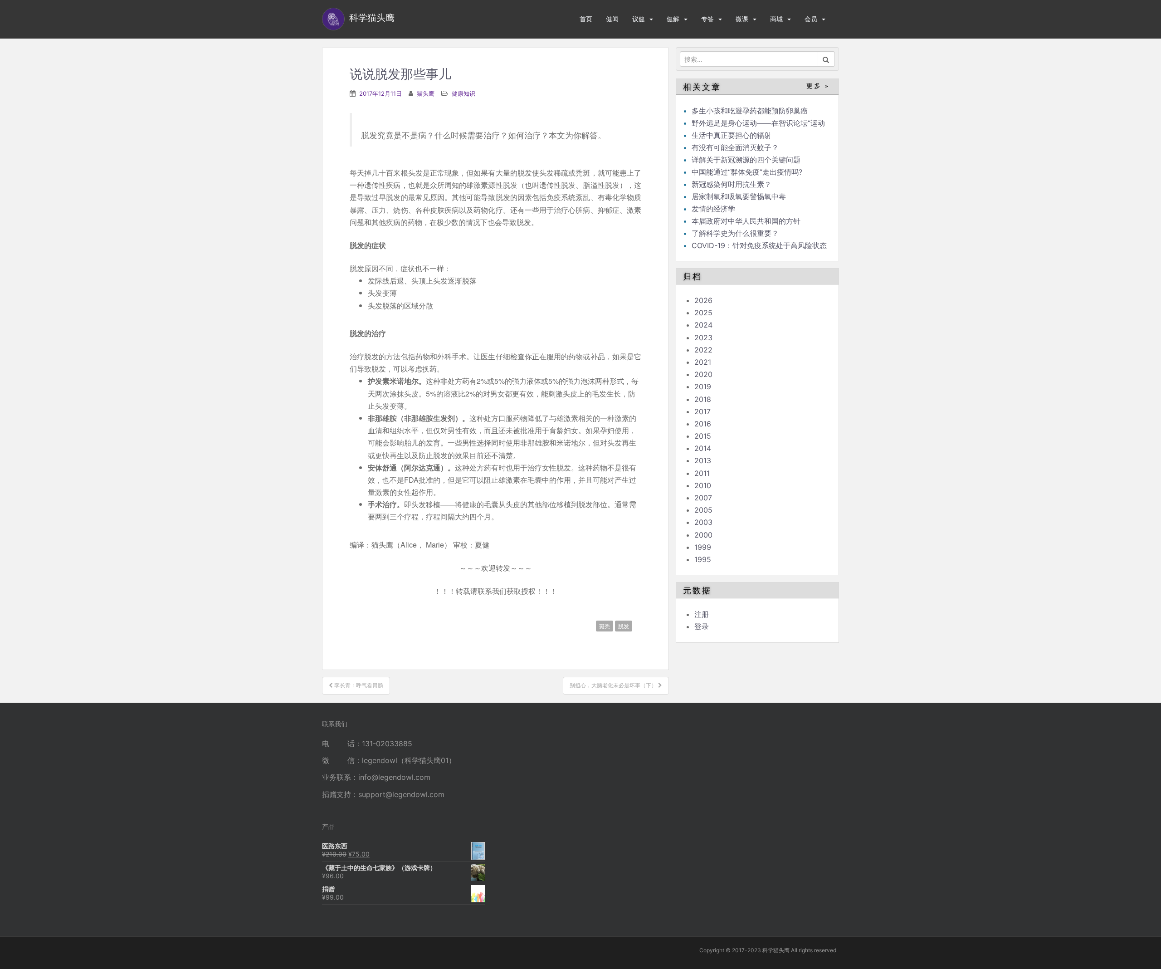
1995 (702, 559)
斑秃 (604, 626)
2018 (702, 399)
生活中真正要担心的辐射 (731, 135)
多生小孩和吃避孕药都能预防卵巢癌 (750, 110)
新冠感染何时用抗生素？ (731, 184)
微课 (742, 19)
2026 (703, 300)
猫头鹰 (425, 93)
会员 (811, 19)
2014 (702, 448)
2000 (703, 534)
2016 (702, 423)
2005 (703, 509)
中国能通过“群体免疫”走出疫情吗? (747, 171)
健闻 (612, 19)
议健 (638, 19)
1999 (702, 547)
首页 (586, 19)
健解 (673, 19)
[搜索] (826, 59)
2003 (703, 522)
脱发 (623, 626)
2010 (702, 485)
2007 (703, 497)
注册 (701, 614)
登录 (701, 626)
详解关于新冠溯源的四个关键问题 (746, 159)
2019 (702, 386)
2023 (703, 337)
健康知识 (463, 93)
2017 (702, 411)
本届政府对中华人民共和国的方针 (746, 220)
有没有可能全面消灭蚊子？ (735, 147)
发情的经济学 (713, 208)
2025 (703, 312)
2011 (702, 473)
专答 (707, 19)
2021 (702, 362)
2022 (703, 349)
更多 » (817, 86)
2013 (702, 460)
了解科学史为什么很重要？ (735, 233)
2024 (703, 324)
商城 (776, 19)
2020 (703, 374)
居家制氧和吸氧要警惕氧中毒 (739, 196)
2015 (702, 435)
